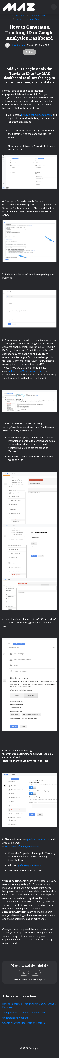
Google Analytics (38, 15)
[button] (54, 7)
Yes (35, 972)
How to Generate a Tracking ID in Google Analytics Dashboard (29, 1005)
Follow (29, 52)
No (23, 972)
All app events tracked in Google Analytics (24, 1012)
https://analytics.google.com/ (36, 114)
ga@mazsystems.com (38, 839)
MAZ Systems (18, 15)
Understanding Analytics (15, 1017)
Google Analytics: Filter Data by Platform (23, 1022)
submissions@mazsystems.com (25, 371)
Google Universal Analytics (30, 19)
